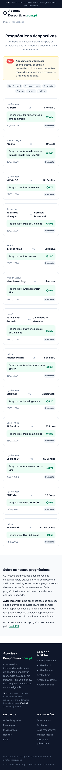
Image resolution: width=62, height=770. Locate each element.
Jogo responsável (46, 730)
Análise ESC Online (47, 679)
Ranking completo (46, 660)
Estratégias (9, 725)
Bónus (6, 739)
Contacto (42, 725)
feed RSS (14, 626)
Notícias (7, 734)
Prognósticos (10, 730)
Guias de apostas (12, 720)
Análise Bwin (43, 675)
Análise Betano (44, 670)
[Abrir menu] (56, 13)
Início (6, 22)
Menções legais (45, 734)
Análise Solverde (45, 684)
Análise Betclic (44, 665)
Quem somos (44, 720)
